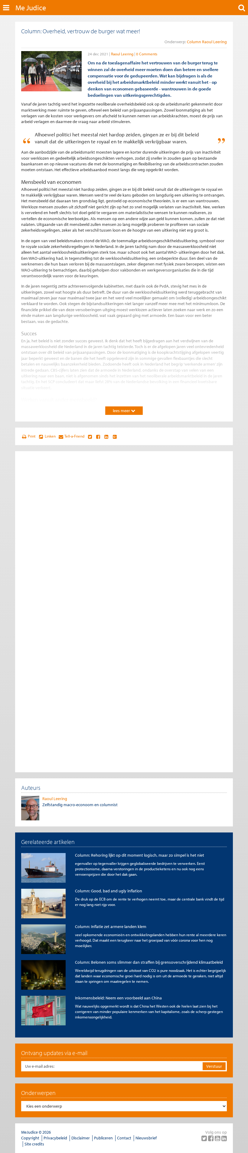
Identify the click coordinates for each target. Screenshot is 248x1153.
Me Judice (30, 7)
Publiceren (103, 1138)
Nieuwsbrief (146, 1138)
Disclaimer (80, 1138)
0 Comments (146, 53)
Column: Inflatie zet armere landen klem (110, 926)
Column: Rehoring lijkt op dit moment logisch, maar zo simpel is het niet (139, 855)
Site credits (34, 1144)
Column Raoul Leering (207, 41)
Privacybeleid (55, 1138)
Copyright (30, 1138)
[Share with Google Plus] (115, 436)
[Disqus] (124, 532)
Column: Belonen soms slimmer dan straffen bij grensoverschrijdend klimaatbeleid (149, 962)
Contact (124, 1138)
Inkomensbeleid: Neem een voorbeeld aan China (118, 998)
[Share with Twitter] (90, 436)
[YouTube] (218, 1138)
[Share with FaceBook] (98, 436)
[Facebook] (211, 1138)
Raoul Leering (122, 53)
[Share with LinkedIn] (106, 436)
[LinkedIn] (224, 1138)
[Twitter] (204, 1138)
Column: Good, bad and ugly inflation (108, 891)
